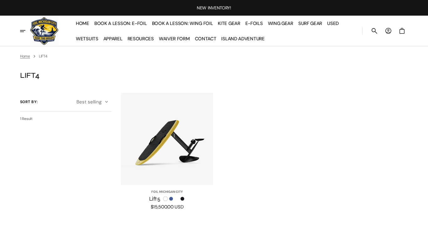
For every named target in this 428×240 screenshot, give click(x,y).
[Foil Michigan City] (44, 31)
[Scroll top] (420, 233)
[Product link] (167, 151)
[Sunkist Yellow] (176, 198)
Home (25, 56)
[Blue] (171, 198)
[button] (374, 31)
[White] (165, 198)
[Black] (182, 198)
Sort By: (29, 102)
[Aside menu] (25, 31)
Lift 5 (154, 199)
